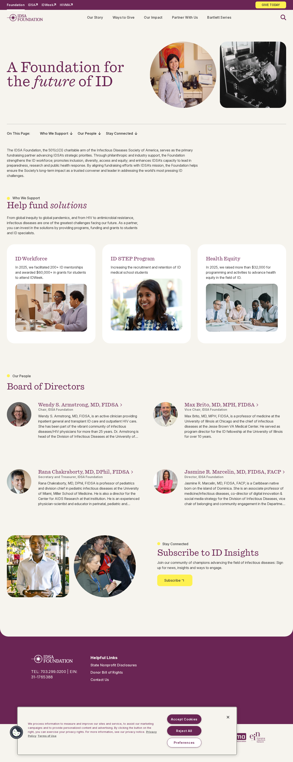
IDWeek (47, 5)
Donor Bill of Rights (107, 672)
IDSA (31, 5)
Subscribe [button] (172, 580)
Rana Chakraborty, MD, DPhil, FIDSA (83, 471)
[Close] (228, 717)
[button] (280, 18)
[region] (127, 731)
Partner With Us (185, 17)
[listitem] (51, 293)
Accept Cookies (184, 719)
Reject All (184, 731)
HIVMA (65, 5)
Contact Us (100, 680)
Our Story (95, 17)
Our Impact (153, 17)
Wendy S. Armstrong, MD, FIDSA (78, 404)
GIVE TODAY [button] (271, 5)
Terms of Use (47, 736)
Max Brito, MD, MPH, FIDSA (219, 404)
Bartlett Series (219, 17)
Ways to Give (124, 17)
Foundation (16, 5)
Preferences (184, 742)
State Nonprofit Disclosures (114, 665)
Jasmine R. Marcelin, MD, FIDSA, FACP (232, 471)
